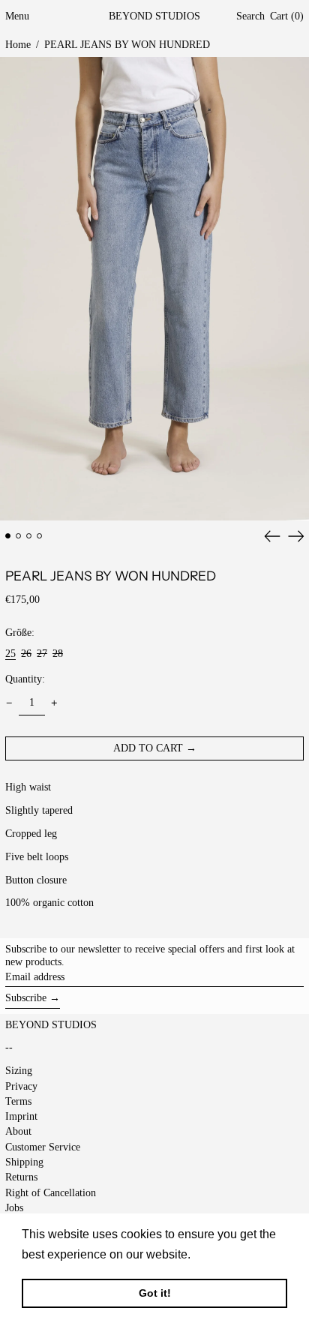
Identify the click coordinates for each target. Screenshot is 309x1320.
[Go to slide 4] (39, 535)
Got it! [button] (155, 1293)
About (18, 1131)
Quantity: (25, 679)
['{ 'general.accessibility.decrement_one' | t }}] (9, 703)
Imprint (21, 1116)
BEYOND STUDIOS (154, 16)
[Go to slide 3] (29, 535)
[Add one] (54, 703)
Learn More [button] (226, 1254)
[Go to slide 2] (18, 535)
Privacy (21, 1086)
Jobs (14, 1208)
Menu (17, 16)
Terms (18, 1101)
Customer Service (42, 1147)
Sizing (18, 1070)
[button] (250, 16)
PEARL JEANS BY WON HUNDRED (127, 44)
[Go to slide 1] (7, 535)
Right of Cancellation (50, 1192)
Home (18, 44)
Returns (21, 1177)
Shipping (24, 1162)
